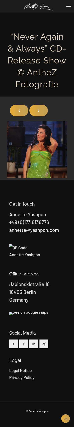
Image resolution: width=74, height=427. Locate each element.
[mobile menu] (68, 6)
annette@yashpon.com (34, 230)
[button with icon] (13, 344)
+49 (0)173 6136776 (29, 222)
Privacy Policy (22, 377)
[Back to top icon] (65, 418)
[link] (28, 313)
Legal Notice (20, 370)
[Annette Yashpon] (38, 6)
